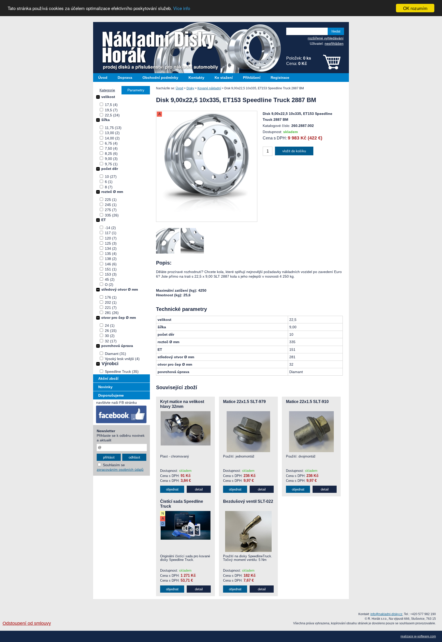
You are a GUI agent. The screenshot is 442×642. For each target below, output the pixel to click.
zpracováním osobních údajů (120, 469)
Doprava (125, 77)
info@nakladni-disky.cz (386, 614)
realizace (407, 636)
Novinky (105, 387)
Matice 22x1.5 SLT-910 (307, 401)
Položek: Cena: (298, 61)
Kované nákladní (209, 88)
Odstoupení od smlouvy (27, 623)
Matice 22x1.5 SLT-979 (244, 401)
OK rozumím (415, 8)
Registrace (280, 77)
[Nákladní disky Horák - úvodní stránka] (155, 47)
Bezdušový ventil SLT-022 (248, 501)
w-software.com (425, 636)
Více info (181, 8)
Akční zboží (108, 378)
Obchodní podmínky (160, 77)
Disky (190, 88)
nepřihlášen (334, 43)
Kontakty (196, 77)
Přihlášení (251, 77)
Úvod (102, 77)
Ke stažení (224, 77)
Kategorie (107, 90)
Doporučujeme (111, 395)
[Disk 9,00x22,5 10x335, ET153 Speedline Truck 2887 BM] (206, 221)
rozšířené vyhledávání (326, 38)
